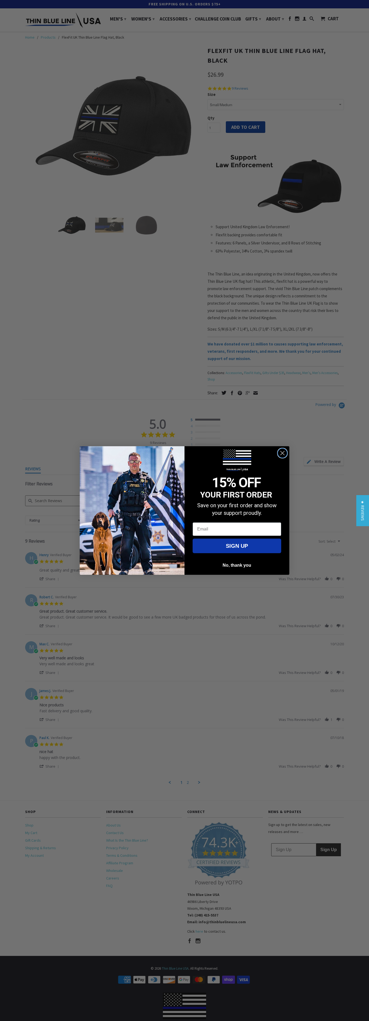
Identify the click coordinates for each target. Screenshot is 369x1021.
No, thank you (237, 565)
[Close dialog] (282, 453)
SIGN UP (237, 546)
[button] (362, 510)
